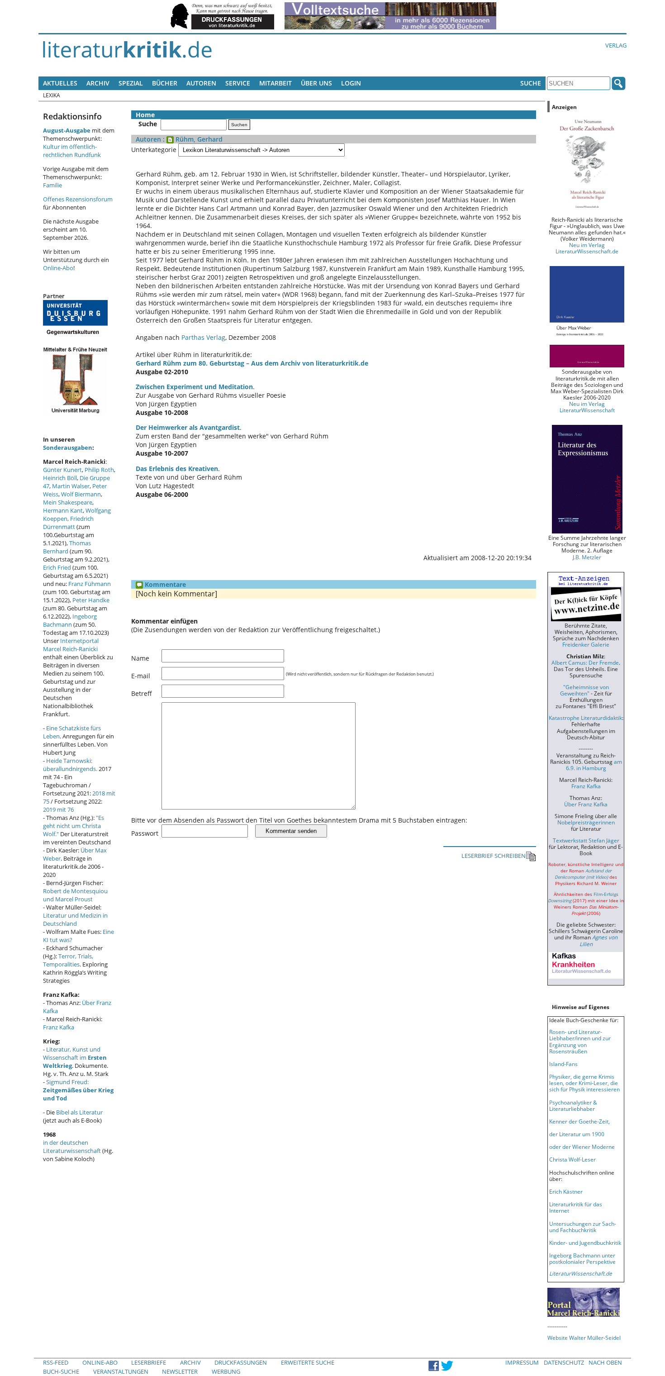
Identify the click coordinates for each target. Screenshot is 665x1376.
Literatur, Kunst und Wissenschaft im (75, 1057)
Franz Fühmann (89, 584)
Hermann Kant (63, 510)
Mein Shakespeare (67, 502)
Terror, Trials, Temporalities (68, 960)
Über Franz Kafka (586, 804)
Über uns (316, 83)
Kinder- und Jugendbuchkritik (585, 1242)
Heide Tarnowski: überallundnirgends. (70, 765)
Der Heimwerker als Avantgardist (188, 427)
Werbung (226, 1371)
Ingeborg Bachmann (70, 620)
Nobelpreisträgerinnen (586, 822)
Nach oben (605, 1362)
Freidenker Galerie (585, 644)
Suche (530, 83)
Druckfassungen (240, 1362)
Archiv (97, 83)
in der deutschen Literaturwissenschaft (72, 1146)
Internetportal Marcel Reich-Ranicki (71, 645)
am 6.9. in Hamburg (594, 764)
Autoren (201, 83)
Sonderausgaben (67, 447)
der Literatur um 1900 (576, 1134)
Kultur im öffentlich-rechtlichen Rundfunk (72, 151)
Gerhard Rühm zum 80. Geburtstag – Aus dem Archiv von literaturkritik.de (252, 363)
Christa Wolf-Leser (572, 1159)
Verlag (616, 45)
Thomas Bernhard (67, 547)
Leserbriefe (148, 1362)
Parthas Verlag (203, 337)
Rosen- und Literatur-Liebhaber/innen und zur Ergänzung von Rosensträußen (580, 1041)
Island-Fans (563, 1063)
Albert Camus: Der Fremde (585, 662)
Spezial (131, 83)
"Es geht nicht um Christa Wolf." (73, 826)
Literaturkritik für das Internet (575, 1207)
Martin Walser (71, 486)
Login (351, 83)
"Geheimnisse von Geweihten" (584, 690)
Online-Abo (58, 268)
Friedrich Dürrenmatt (68, 522)
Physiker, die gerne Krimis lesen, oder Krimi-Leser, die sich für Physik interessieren (584, 1083)
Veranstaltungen (120, 1371)
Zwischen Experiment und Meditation (194, 386)
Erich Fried (57, 567)
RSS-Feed (55, 1362)
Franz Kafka (58, 1027)
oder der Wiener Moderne (582, 1146)
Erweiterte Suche (307, 1362)
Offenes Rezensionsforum (78, 199)
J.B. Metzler (587, 557)
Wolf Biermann (81, 494)
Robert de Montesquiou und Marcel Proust (75, 895)
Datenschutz (564, 1362)
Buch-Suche (61, 1371)
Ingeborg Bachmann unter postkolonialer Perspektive (582, 1258)
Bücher (164, 83)
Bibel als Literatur (79, 1112)
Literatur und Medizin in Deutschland (75, 919)
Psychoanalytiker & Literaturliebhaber (573, 1105)
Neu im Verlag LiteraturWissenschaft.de (587, 248)
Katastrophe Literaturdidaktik (585, 717)
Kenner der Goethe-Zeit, (579, 1121)
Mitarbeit (275, 83)
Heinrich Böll (60, 478)
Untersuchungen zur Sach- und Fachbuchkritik (582, 1226)
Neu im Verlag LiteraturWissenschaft (587, 407)
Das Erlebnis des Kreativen (177, 468)
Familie (52, 185)
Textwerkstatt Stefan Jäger (586, 840)
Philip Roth (99, 470)
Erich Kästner (566, 1191)
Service (237, 83)
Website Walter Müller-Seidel (584, 1337)
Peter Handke (90, 600)
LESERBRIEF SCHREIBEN (493, 856)
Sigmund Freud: (78, 1090)
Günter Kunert (62, 470)
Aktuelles (60, 83)
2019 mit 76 (58, 809)
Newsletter (180, 1371)
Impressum (522, 1362)
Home (145, 114)
